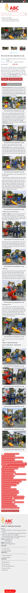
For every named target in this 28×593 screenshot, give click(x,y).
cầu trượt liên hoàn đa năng (8, 455)
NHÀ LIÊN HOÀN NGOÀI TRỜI (9, 489)
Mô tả (4, 84)
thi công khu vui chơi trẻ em (8, 504)
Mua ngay (4, 79)
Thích (3, 62)
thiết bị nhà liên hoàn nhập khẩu (9, 494)
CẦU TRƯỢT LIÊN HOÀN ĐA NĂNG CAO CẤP (13, 457)
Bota (16, 592)
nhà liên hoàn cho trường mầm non (10, 491)
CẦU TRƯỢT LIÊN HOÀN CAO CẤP (10, 19)
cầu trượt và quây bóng (20, 474)
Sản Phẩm (9, 17)
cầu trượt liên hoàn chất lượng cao (10, 468)
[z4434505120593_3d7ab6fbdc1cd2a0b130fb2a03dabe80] (14, 48)
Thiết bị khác (5, 570)
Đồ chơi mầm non (6, 564)
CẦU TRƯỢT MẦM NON (7, 474)
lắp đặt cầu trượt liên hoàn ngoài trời (10, 483)
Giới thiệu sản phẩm (6, 550)
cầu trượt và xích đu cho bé (8, 476)
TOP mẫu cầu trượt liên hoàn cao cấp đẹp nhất (13, 466)
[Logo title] (14, 7)
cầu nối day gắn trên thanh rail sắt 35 (10, 507)
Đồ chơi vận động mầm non (8, 566)
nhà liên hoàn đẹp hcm (7, 502)
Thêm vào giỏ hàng (16, 79)
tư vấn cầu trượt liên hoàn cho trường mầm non (13, 496)
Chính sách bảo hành (6, 555)
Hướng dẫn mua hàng (14, 84)
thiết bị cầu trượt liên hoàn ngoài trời (10, 492)
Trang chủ (3, 17)
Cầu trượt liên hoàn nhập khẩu (11, 453)
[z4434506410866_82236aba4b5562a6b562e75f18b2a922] (5, 48)
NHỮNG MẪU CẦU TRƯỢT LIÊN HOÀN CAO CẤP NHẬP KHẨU (14, 464)
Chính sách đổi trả (6, 557)
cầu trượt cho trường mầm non (9, 485)
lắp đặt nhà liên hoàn (19, 498)
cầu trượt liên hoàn (6, 487)
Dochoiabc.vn (8, 347)
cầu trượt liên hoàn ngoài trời (8, 472)
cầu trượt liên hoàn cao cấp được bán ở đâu (12, 461)
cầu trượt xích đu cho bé (7, 477)
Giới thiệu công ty (6, 548)
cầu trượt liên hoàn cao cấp (8, 459)
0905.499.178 (9, 591)
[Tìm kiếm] (25, 14)
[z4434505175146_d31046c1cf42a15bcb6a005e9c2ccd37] (23, 48)
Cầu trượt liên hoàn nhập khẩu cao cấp (10, 20)
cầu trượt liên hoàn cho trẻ (8, 470)
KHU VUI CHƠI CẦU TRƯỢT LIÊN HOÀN (11, 481)
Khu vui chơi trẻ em (6, 568)
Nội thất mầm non (6, 562)
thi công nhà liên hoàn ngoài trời (9, 506)
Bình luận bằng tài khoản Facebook (10, 510)
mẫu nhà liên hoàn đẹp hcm (8, 500)
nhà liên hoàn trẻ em (19, 502)
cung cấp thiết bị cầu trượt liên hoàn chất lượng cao (14, 479)
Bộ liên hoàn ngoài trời (7, 498)
